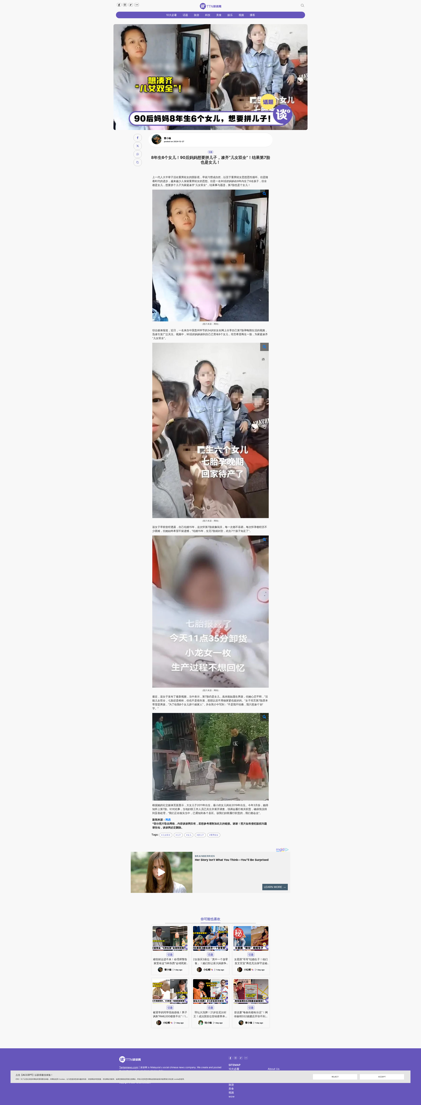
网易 (168, 819)
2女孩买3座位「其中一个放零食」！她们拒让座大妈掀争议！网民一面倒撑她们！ (210, 961)
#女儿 (188, 835)
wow (232, 1096)
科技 (207, 15)
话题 (185, 15)
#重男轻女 (213, 835)
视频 (241, 15)
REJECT (335, 1076)
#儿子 (178, 835)
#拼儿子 (200, 835)
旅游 (196, 15)
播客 (252, 15)
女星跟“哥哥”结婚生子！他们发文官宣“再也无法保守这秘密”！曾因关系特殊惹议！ (251, 961)
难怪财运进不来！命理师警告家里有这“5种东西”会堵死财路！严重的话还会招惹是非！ (170, 961)
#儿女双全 (165, 835)
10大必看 (171, 15)
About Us (273, 1068)
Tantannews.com (128, 1067)
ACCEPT (382, 1076)
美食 (219, 15)
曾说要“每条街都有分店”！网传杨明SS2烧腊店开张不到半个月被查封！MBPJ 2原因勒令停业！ (251, 1014)
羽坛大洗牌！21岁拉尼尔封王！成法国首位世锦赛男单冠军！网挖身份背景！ (210, 1014)
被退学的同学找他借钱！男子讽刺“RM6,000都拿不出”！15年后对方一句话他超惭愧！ (170, 1014)
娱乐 (230, 15)
